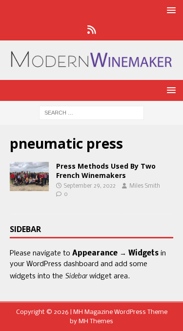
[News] (91, 30)
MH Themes (96, 321)
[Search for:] (91, 113)
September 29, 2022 (90, 186)
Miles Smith (144, 186)
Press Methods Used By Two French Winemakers (106, 170)
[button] (170, 10)
